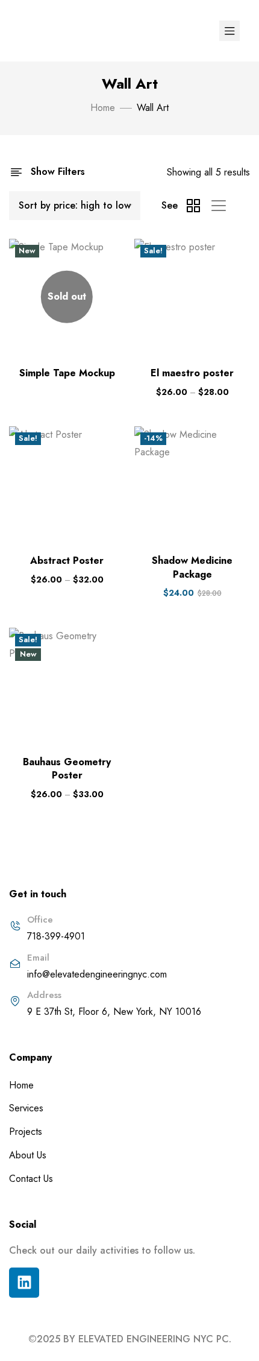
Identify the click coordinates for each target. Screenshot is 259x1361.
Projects (25, 1131)
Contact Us (31, 1179)
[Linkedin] (24, 1283)
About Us (27, 1155)
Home (102, 108)
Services (26, 1108)
